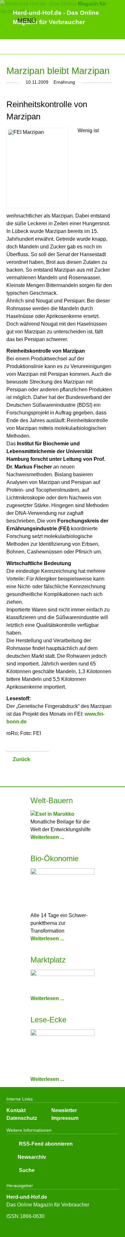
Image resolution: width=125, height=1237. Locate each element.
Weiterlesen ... (47, 837)
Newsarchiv (32, 1157)
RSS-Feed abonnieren (45, 1144)
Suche (26, 1170)
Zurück (21, 759)
